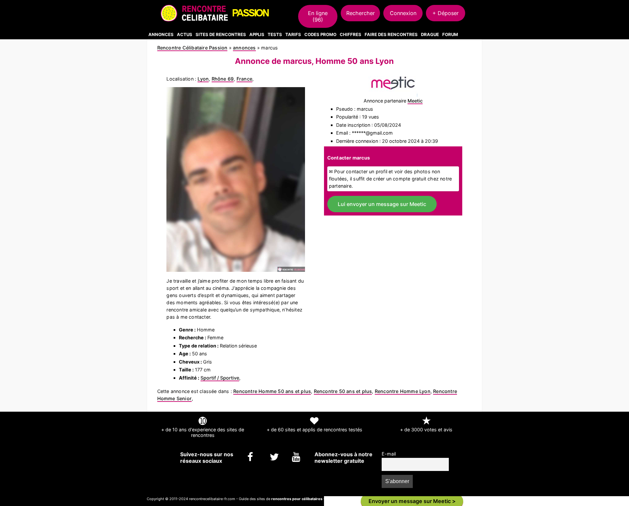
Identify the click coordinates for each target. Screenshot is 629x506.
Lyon (203, 79)
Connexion (403, 13)
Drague (430, 34)
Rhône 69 (223, 79)
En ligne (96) (318, 16)
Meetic (415, 100)
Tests (275, 34)
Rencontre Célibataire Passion (192, 47)
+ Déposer (445, 13)
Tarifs (293, 34)
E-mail (389, 454)
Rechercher (360, 13)
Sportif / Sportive (219, 378)
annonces (244, 47)
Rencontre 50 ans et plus (343, 391)
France (244, 79)
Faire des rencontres (391, 34)
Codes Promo (320, 34)
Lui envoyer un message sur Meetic (382, 204)
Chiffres (350, 34)
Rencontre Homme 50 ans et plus (272, 391)
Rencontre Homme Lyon (402, 391)
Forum (450, 34)
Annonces (161, 34)
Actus (184, 34)
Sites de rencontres (221, 34)
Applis (256, 34)
